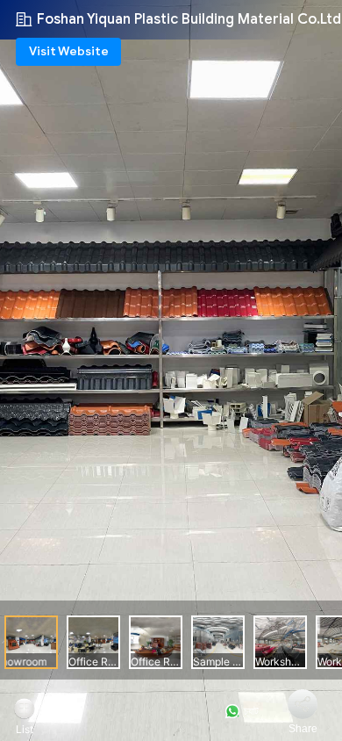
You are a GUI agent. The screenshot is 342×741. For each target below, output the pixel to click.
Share (303, 729)
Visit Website (69, 51)
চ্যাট (250, 711)
